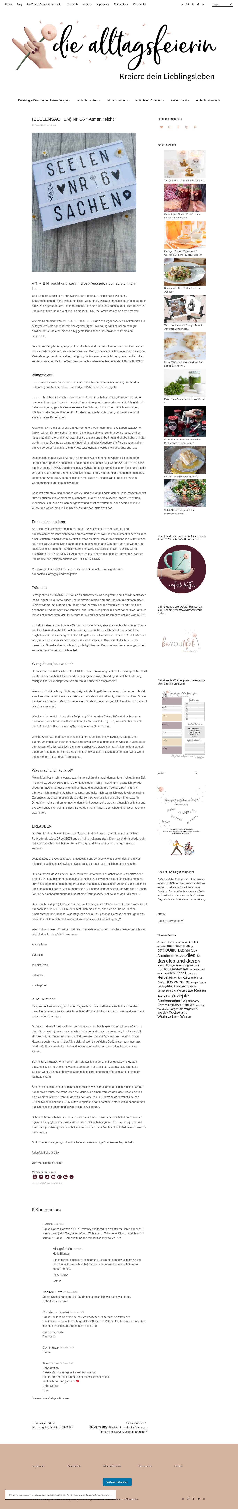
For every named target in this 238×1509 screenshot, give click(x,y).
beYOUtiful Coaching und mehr (44, 4)
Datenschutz (121, 4)
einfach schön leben (148, 100)
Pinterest (182, 4)
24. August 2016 (67, 1347)
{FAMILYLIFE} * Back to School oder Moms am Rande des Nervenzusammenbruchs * (118, 1427)
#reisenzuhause (166, 942)
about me (180, 942)
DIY (198, 961)
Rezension (163, 996)
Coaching (181, 956)
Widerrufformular (112, 1466)
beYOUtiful (167, 950)
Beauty (188, 946)
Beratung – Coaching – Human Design (43, 100)
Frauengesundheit (189, 965)
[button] (35, 1177)
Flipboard (203, 4)
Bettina (53, 124)
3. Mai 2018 (59, 1224)
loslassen (180, 986)
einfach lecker (117, 100)
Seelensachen (56, 1183)
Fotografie (172, 965)
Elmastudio (132, 1499)
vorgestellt (176, 1009)
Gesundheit (177, 973)
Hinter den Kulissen (181, 977)
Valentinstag (163, 1009)
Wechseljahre (178, 1012)
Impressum (103, 4)
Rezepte (179, 995)
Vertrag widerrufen (117, 1482)
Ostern (189, 990)
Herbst (162, 977)
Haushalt (191, 973)
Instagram (187, 4)
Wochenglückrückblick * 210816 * (52, 1425)
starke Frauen (182, 1005)
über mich (72, 4)
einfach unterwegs (208, 100)
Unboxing (199, 1005)
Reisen (200, 990)
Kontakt (87, 4)
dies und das (180, 961)
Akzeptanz (161, 946)
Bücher (184, 950)
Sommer (164, 1005)
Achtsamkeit (191, 942)
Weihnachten (168, 1016)
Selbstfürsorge (191, 1000)
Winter (185, 1016)
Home (8, 4)
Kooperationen (198, 983)
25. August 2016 (77, 1312)
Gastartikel (179, 969)
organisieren (177, 990)
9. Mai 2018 (78, 1248)
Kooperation (140, 4)
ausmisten (175, 946)
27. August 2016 (70, 1292)
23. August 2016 (38, 124)
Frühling (163, 969)
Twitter (197, 4)
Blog (19, 4)
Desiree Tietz (52, 1292)
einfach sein (179, 100)
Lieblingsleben (165, 986)
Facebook (192, 4)
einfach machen (87, 100)
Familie (161, 965)
